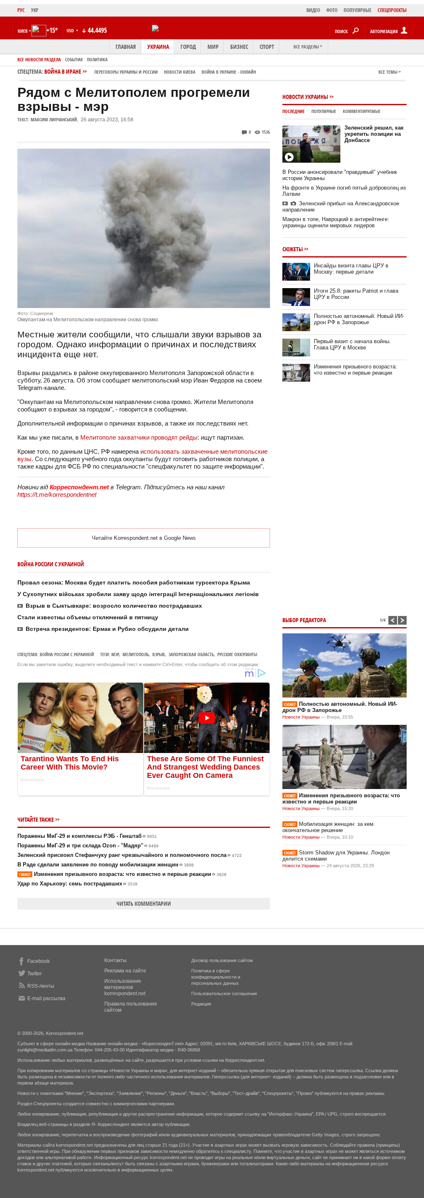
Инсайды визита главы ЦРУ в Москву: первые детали (351, 268)
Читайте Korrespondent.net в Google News (144, 538)
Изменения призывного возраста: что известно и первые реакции (122, 874)
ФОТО (331, 10)
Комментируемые (362, 111)
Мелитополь (136, 654)
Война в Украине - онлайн (229, 72)
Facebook (38, 961)
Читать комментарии (143, 903)
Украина (158, 47)
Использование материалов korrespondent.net (124, 987)
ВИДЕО (313, 10)
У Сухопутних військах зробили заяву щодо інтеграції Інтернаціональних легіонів (138, 594)
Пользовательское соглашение (224, 993)
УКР (35, 10)
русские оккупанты (237, 654)
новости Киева (179, 72)
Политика (97, 59)
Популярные (323, 111)
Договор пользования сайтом (222, 960)
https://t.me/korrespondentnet (56, 494)
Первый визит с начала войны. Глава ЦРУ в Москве (352, 344)
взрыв (158, 654)
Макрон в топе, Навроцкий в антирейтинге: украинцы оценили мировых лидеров (335, 222)
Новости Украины (305, 97)
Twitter (34, 974)
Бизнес (239, 47)
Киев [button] (23, 31)
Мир (213, 47)
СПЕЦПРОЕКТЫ (392, 10)
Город (188, 47)
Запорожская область (191, 654)
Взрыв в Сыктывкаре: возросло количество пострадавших (114, 605)
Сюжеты (292, 249)
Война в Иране (150, 71)
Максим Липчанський (54, 119)
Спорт (267, 47)
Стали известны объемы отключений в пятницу (87, 617)
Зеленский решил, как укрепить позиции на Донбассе (374, 134)
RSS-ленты (40, 986)
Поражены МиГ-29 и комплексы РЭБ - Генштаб (87, 836)
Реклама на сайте (125, 971)
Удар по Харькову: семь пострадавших (77, 883)
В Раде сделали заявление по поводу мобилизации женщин (105, 864)
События (74, 59)
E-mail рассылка (46, 998)
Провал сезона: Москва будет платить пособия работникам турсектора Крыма (133, 582)
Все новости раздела (39, 59)
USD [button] (71, 30)
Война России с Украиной (67, 654)
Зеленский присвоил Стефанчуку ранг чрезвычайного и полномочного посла (129, 855)
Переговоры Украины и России (126, 72)
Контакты (115, 960)
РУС (21, 10)
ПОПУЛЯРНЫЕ (357, 10)
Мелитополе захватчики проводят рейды (139, 437)
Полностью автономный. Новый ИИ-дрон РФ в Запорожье (359, 319)
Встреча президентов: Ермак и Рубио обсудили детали (107, 628)
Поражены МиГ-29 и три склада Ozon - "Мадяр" (88, 845)
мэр (115, 654)
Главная (126, 47)
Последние (293, 111)
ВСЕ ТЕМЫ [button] (388, 72)
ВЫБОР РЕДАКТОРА (304, 620)
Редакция (201, 1003)
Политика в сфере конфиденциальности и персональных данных (215, 977)
